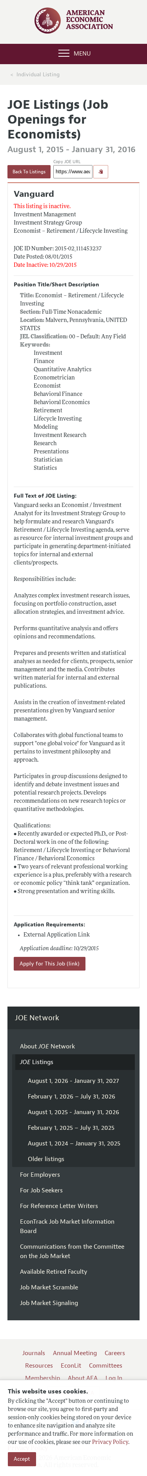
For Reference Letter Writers (59, 1206)
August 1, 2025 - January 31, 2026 (73, 1112)
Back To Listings (29, 172)
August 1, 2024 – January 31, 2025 (74, 1143)
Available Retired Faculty (53, 1272)
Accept (22, 1459)
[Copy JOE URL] (100, 171)
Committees (105, 1366)
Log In (113, 1378)
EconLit (71, 1366)
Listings (36, 1062)
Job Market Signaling (49, 1303)
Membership (42, 1378)
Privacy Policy (110, 1442)
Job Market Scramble (49, 1287)
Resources (39, 1366)
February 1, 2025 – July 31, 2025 (71, 1128)
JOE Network (37, 1018)
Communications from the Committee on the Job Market (72, 1251)
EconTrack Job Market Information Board (67, 1226)
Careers (115, 1353)
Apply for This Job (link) (50, 963)
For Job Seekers (41, 1190)
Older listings (46, 1159)
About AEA (83, 1378)
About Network (47, 1046)
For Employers (40, 1175)
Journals (33, 1353)
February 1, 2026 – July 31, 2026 (71, 1096)
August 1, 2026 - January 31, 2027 (73, 1081)
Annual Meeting (75, 1353)
